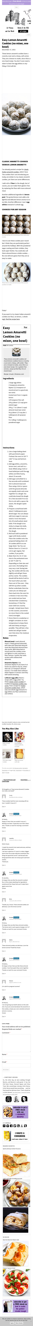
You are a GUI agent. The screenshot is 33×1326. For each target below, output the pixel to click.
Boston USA (11, 15)
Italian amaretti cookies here (15, 687)
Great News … (26, 780)
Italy (14, 770)
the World (25, 768)
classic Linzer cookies (16, 682)
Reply (3, 806)
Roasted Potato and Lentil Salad (8, 780)
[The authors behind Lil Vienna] (16, 1101)
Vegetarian (5, 770)
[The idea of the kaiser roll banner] (8, 1101)
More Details (19, 1323)
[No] (31, 1321)
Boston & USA (18, 768)
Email (4, 1062)
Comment (6, 1033)
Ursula (7, 772)
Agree (12, 1323)
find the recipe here (13, 319)
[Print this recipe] (25, 328)
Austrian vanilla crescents (16, 685)
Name (4, 1054)
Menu (16, 7)
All (13, 768)
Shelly (10, 795)
